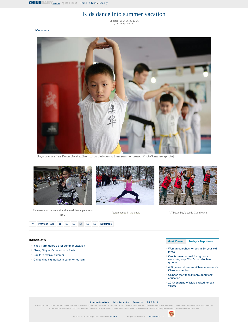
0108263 (114, 316)
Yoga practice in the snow (125, 212)
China (92, 2)
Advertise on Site (121, 302)
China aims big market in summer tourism (59, 259)
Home (83, 2)
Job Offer (151, 302)
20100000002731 (155, 316)
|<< (32, 224)
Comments (43, 30)
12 (66, 224)
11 (60, 224)
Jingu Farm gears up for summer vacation (59, 245)
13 (73, 224)
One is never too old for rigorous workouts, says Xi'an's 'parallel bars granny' (190, 259)
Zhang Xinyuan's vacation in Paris (54, 250)
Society (103, 2)
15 (87, 224)
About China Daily (100, 302)
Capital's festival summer (49, 254)
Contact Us (138, 302)
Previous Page (46, 224)
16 (94, 224)
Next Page (106, 224)
